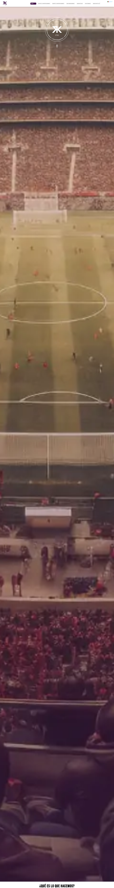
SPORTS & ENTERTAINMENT (44, 3)
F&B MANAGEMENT (71, 3)
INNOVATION (80, 3)
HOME (32, 3)
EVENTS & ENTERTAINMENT (58, 3)
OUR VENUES (88, 3)
